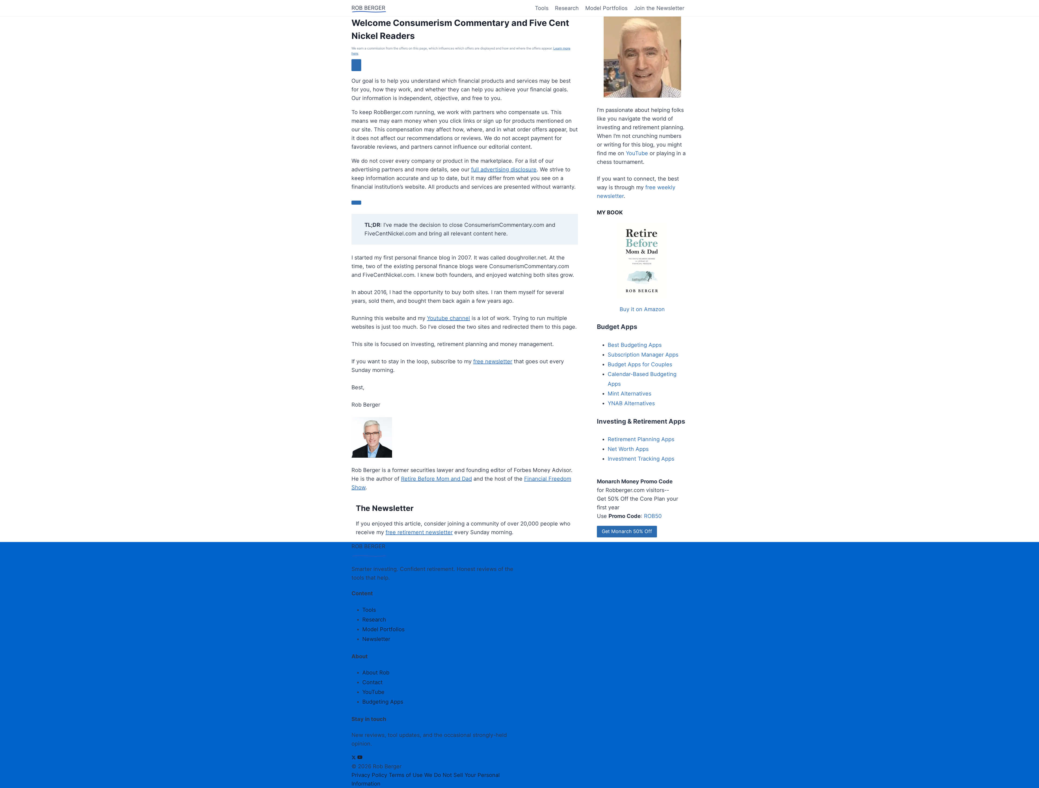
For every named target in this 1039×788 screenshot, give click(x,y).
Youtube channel (448, 318)
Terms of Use (406, 775)
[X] (353, 757)
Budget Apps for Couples (640, 364)
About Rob (375, 672)
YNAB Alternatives (631, 403)
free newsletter (492, 361)
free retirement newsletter (419, 532)
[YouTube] (359, 757)
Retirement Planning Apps (641, 439)
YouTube (637, 153)
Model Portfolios (606, 8)
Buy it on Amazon (642, 309)
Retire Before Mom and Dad (436, 479)
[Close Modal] (356, 65)
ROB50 (653, 516)
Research (567, 8)
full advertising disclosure (504, 169)
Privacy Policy (369, 775)
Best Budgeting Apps (635, 345)
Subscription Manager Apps (643, 354)
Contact (372, 682)
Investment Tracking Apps (641, 458)
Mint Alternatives (629, 393)
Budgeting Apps (382, 702)
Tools (541, 8)
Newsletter (376, 639)
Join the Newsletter (659, 8)
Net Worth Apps (628, 449)
